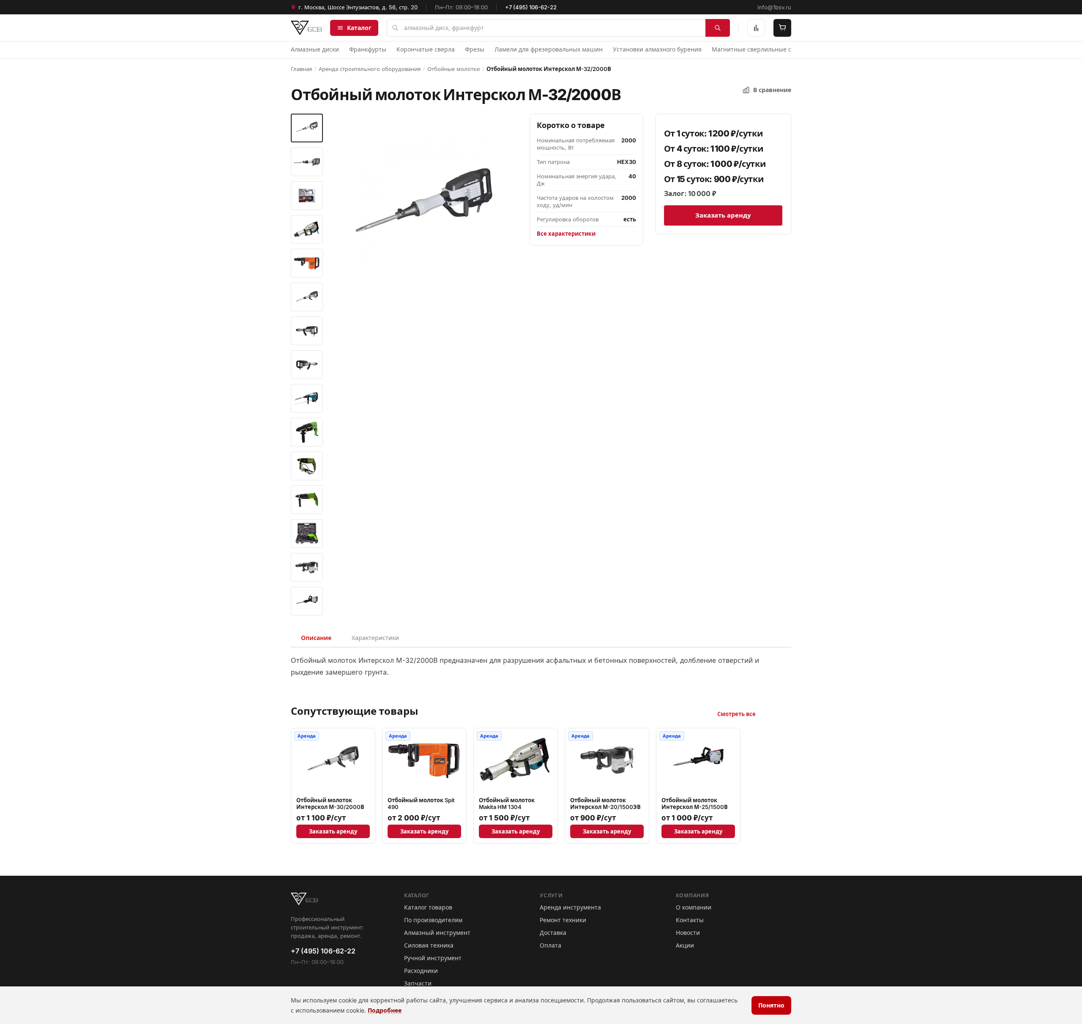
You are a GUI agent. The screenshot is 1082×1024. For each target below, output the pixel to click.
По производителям (433, 919)
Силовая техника (429, 945)
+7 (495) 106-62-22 (531, 7)
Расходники (421, 970)
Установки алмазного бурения (657, 49)
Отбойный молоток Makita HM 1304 (507, 803)
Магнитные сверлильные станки (760, 49)
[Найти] (717, 28)
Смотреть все (736, 714)
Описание (316, 637)
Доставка (553, 932)
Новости (688, 932)
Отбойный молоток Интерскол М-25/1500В (694, 803)
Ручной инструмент (433, 957)
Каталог (359, 27)
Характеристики (375, 637)
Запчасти (418, 983)
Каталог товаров (428, 907)
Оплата (550, 945)
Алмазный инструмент (437, 932)
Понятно (771, 1005)
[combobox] (558, 28)
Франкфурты (367, 49)
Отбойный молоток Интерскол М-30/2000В (330, 803)
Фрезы (474, 49)
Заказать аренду (723, 215)
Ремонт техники (563, 919)
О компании (693, 907)
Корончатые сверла (425, 49)
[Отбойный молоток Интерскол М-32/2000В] (307, 128)
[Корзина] (782, 28)
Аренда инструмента (570, 907)
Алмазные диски (315, 49)
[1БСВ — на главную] (306, 28)
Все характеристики (566, 233)
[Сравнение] (756, 28)
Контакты (690, 919)
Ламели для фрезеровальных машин (549, 49)
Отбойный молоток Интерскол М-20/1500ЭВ (605, 803)
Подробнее (385, 1010)
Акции (685, 945)
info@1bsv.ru (774, 7)
